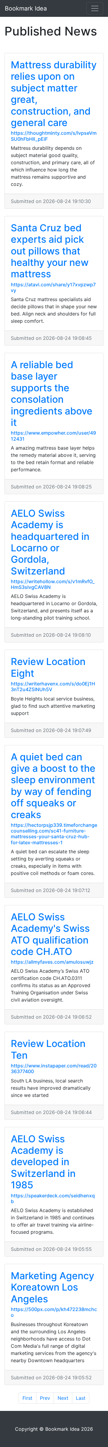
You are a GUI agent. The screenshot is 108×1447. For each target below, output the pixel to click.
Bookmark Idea (26, 8)
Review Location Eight (48, 667)
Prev (45, 1398)
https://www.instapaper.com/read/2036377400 (54, 1068)
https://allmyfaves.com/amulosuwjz (52, 962)
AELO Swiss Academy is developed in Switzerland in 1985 (43, 1162)
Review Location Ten (48, 1049)
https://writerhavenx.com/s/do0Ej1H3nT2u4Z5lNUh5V (53, 686)
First (27, 1398)
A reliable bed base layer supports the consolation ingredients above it (51, 393)
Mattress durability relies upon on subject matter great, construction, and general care (54, 93)
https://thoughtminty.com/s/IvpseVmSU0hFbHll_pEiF (54, 136)
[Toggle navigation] (94, 8)
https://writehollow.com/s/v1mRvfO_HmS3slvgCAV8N (52, 584)
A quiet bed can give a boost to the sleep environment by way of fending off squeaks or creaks (53, 785)
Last (81, 1398)
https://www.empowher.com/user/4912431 (53, 436)
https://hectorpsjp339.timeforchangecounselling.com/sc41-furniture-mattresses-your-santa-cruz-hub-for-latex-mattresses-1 (54, 833)
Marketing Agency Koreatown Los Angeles (52, 1287)
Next (63, 1398)
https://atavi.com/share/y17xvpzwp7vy (53, 287)
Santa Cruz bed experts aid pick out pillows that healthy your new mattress (49, 251)
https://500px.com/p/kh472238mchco (54, 1312)
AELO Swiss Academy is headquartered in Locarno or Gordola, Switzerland (50, 542)
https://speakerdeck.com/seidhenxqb (53, 1198)
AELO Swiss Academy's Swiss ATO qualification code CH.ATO (50, 934)
